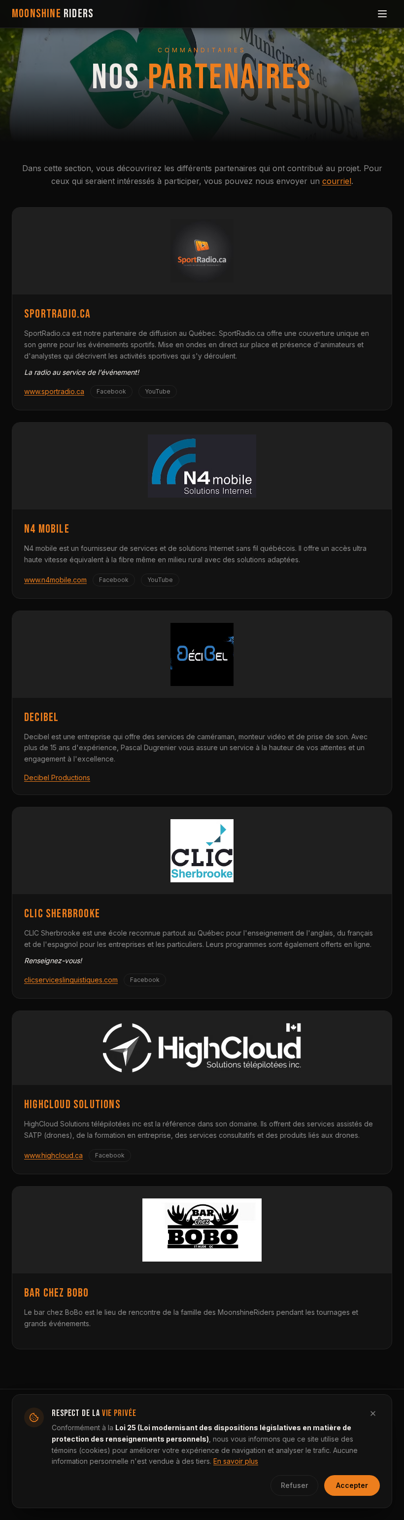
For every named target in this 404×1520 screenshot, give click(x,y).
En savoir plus (235, 1461)
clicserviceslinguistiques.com (71, 980)
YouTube (157, 391)
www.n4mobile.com (55, 580)
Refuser (294, 1485)
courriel (336, 181)
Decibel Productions (57, 777)
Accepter (352, 1485)
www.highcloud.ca (53, 1155)
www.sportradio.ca (54, 391)
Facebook (111, 391)
